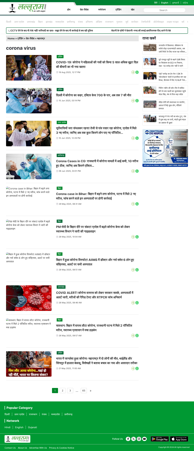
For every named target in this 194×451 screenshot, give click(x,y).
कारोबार (134, 21)
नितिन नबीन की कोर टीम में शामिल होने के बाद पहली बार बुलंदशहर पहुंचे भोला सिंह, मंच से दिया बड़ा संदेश (172, 91)
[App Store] (179, 439)
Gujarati (32, 427)
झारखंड (49, 21)
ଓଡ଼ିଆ (185, 2)
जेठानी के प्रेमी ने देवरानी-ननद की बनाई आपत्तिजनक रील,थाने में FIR (129, 30)
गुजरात (119, 21)
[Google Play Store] (160, 439)
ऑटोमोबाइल (158, 21)
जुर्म (126, 21)
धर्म (183, 21)
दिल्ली (8, 21)
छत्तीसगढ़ (71, 21)
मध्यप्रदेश (59, 21)
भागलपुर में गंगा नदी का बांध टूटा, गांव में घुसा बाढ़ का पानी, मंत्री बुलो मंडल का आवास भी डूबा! (172, 119)
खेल (132, 9)
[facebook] (128, 439)
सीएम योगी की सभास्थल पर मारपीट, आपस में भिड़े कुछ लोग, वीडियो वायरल (172, 105)
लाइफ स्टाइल (173, 21)
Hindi (7, 427)
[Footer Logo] (17, 439)
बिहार (40, 21)
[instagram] (139, 439)
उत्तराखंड (31, 21)
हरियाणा (89, 21)
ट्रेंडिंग (118, 9)
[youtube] (144, 439)
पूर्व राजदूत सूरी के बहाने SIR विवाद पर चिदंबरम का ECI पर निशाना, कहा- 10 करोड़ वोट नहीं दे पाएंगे (172, 62)
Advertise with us (38, 447)
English (164, 2)
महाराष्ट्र (41, 38)
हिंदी (155, 2)
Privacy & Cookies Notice (61, 447)
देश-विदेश (84, 9)
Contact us (10, 447)
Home (11, 38)
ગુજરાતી (175, 2)
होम (68, 9)
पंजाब (80, 21)
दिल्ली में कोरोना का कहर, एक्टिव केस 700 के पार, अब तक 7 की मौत (93, 95)
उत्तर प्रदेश (19, 21)
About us (22, 447)
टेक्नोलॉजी (145, 21)
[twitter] (133, 439)
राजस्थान (109, 21)
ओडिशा (99, 21)
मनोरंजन (102, 9)
